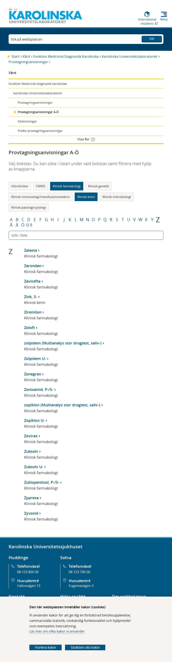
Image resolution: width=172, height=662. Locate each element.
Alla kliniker (19, 186)
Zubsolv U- (33, 466)
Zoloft (29, 327)
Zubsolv (31, 451)
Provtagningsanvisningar (28, 62)
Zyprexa (31, 497)
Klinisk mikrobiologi (116, 197)
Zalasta (30, 250)
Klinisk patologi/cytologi (28, 207)
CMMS (40, 186)
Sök (151, 39)
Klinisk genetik (98, 186)
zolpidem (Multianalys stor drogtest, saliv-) (63, 343)
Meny (164, 19)
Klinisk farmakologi (67, 186)
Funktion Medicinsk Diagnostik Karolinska (66, 56)
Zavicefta (32, 281)
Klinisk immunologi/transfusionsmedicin (40, 197)
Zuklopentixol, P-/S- (41, 482)
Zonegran (32, 373)
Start (15, 56)
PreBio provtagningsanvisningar (40, 131)
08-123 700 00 (79, 572)
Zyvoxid (31, 513)
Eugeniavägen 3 (81, 585)
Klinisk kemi (86, 197)
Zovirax (31, 435)
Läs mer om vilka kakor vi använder (57, 631)
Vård (26, 56)
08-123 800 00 (28, 572)
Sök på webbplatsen (26, 39)
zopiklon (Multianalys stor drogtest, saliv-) (62, 404)
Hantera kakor (45, 647)
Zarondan (32, 265)
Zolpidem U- (35, 358)
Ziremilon (32, 312)
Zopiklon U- (34, 420)
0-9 (29, 225)
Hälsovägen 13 (28, 585)
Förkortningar (27, 121)
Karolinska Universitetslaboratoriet (129, 56)
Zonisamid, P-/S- (38, 389)
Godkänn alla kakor (85, 647)
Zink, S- (30, 296)
